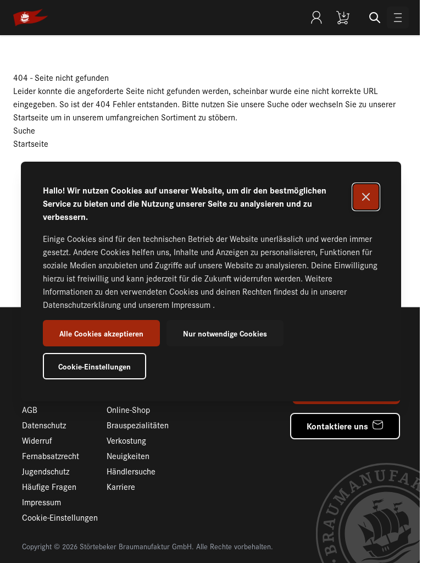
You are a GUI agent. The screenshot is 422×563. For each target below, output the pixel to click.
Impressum (192, 304)
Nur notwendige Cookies (225, 333)
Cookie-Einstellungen (94, 366)
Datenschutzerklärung (83, 304)
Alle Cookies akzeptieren (101, 333)
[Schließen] (366, 197)
